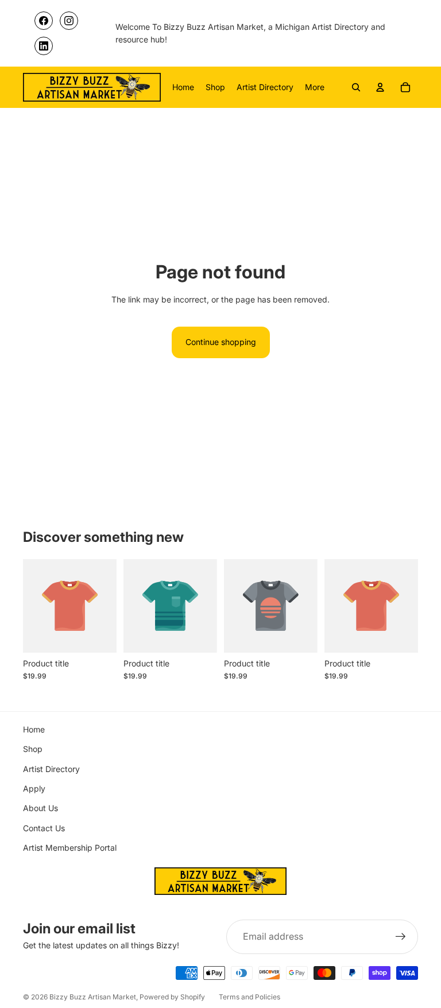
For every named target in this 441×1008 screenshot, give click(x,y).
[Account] (380, 87)
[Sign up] (401, 937)
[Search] (356, 87)
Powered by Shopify (172, 997)
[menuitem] (314, 87)
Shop (32, 749)
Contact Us (44, 828)
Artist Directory (51, 769)
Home (34, 729)
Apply (34, 788)
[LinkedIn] (43, 46)
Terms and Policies (249, 997)
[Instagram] (69, 20)
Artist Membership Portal (70, 847)
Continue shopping (220, 342)
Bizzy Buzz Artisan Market (92, 997)
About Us (40, 808)
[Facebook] (43, 20)
